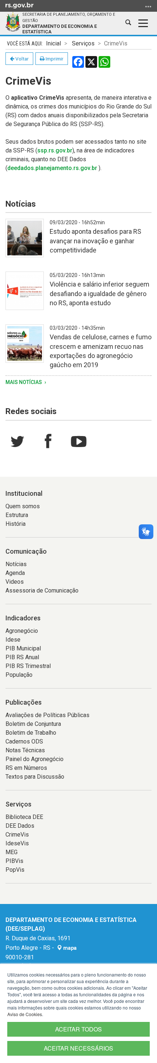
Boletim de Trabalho (30, 732)
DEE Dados (19, 825)
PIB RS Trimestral (28, 665)
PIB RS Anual (22, 657)
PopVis (14, 869)
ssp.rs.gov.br (54, 150)
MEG (11, 852)
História (15, 523)
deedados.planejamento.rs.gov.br (52, 168)
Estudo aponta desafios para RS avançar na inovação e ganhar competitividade (95, 241)
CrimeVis (17, 834)
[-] (24, 242)
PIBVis (14, 860)
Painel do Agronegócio (34, 759)
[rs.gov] (19, 5)
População (18, 674)
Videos (14, 581)
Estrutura (16, 515)
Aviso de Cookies (24, 1014)
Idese (12, 639)
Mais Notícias (24, 382)
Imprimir (54, 59)
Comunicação (26, 551)
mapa (69, 948)
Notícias (16, 564)
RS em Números (26, 767)
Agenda (15, 572)
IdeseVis (17, 843)
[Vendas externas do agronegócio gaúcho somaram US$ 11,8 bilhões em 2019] (24, 348)
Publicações (23, 702)
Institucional (23, 493)
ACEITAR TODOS (78, 1029)
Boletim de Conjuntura (33, 723)
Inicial (53, 43)
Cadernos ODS (24, 741)
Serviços (83, 43)
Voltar (21, 59)
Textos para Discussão (34, 776)
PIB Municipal (23, 648)
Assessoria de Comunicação (41, 590)
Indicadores (23, 618)
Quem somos (22, 506)
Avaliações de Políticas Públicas (47, 715)
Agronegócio (21, 630)
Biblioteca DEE (24, 816)
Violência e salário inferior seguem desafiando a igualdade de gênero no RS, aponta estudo (99, 293)
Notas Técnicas (25, 750)
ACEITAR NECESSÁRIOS (78, 1048)
